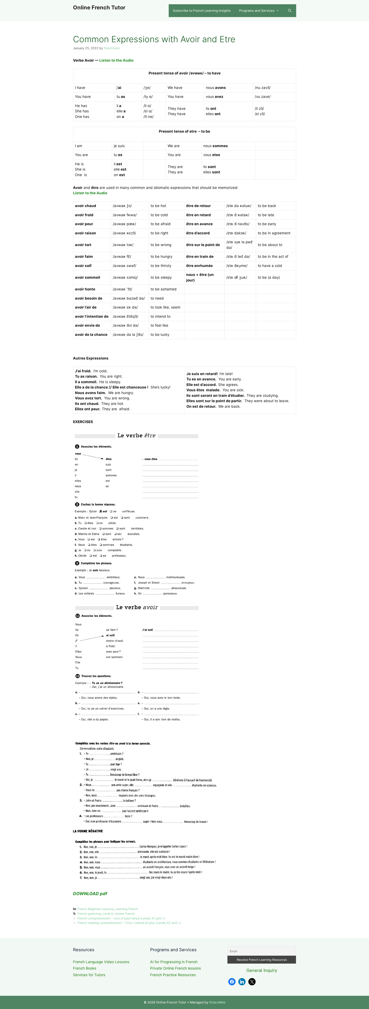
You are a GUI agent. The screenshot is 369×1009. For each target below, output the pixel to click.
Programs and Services (256, 11)
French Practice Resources (173, 975)
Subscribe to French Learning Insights (202, 11)
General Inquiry (261, 970)
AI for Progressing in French (174, 962)
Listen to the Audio (116, 60)
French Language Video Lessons (101, 962)
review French (125, 913)
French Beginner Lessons (96, 909)
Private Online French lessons (175, 968)
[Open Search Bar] (289, 10)
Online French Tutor (99, 7)
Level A (108, 913)
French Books (84, 968)
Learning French (126, 909)
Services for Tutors (89, 975)
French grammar (89, 913)
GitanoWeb (217, 1002)
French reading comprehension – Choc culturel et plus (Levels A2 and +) (129, 923)
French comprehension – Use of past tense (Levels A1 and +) (121, 918)
